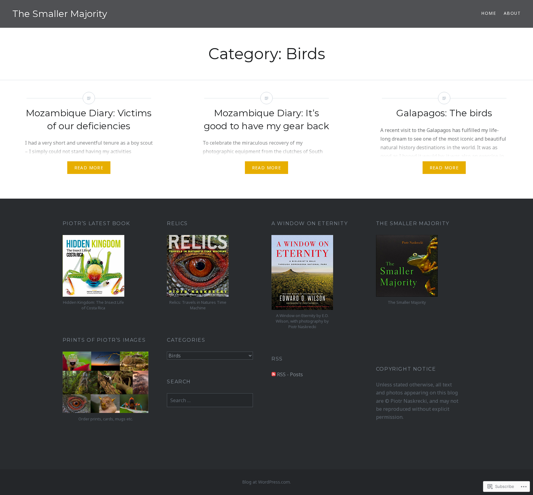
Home (488, 13)
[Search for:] (210, 400)
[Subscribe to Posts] (273, 374)
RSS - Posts (290, 374)
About (512, 13)
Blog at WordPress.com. (266, 482)
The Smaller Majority (59, 13)
